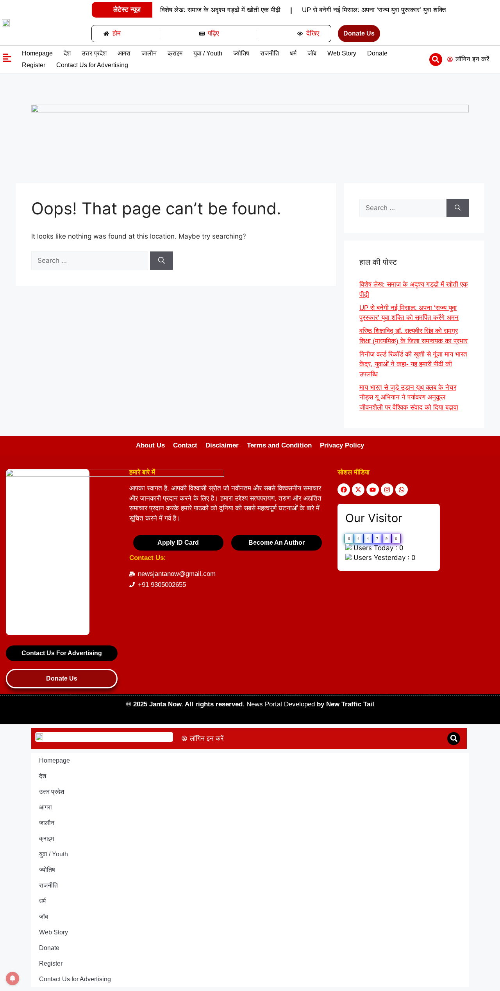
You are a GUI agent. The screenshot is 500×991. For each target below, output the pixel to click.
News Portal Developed (281, 704)
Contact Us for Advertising (92, 65)
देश (67, 53)
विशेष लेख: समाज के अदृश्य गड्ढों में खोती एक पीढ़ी (220, 10)
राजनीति (269, 53)
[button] (435, 59)
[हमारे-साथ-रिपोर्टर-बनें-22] (250, 110)
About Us (150, 445)
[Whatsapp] (401, 489)
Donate (377, 53)
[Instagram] (387, 489)
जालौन (149, 53)
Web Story (341, 53)
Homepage (37, 53)
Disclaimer (222, 445)
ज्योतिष (241, 53)
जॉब (311, 53)
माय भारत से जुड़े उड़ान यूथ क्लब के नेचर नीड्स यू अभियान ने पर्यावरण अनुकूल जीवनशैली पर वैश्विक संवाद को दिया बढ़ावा (408, 397)
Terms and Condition (279, 445)
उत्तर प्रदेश (94, 53)
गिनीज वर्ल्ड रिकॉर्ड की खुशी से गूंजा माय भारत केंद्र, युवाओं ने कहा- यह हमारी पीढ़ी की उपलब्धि (413, 364)
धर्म (293, 53)
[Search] (161, 260)
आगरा (124, 53)
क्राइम (175, 53)
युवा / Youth (207, 53)
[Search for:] (90, 260)
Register (33, 65)
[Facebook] (344, 489)
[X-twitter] (358, 489)
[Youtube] (372, 489)
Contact (185, 445)
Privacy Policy (342, 445)
